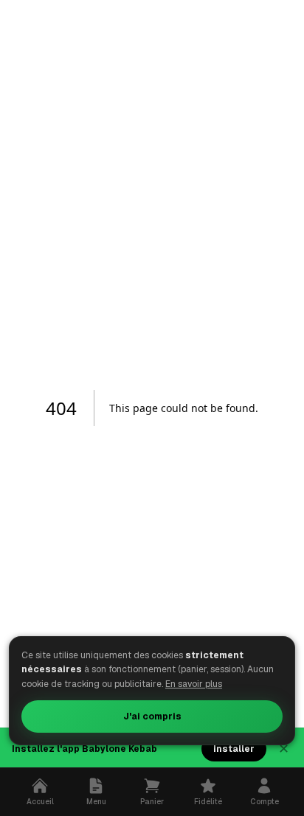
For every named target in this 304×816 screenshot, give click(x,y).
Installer (234, 749)
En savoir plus (193, 684)
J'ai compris (152, 716)
